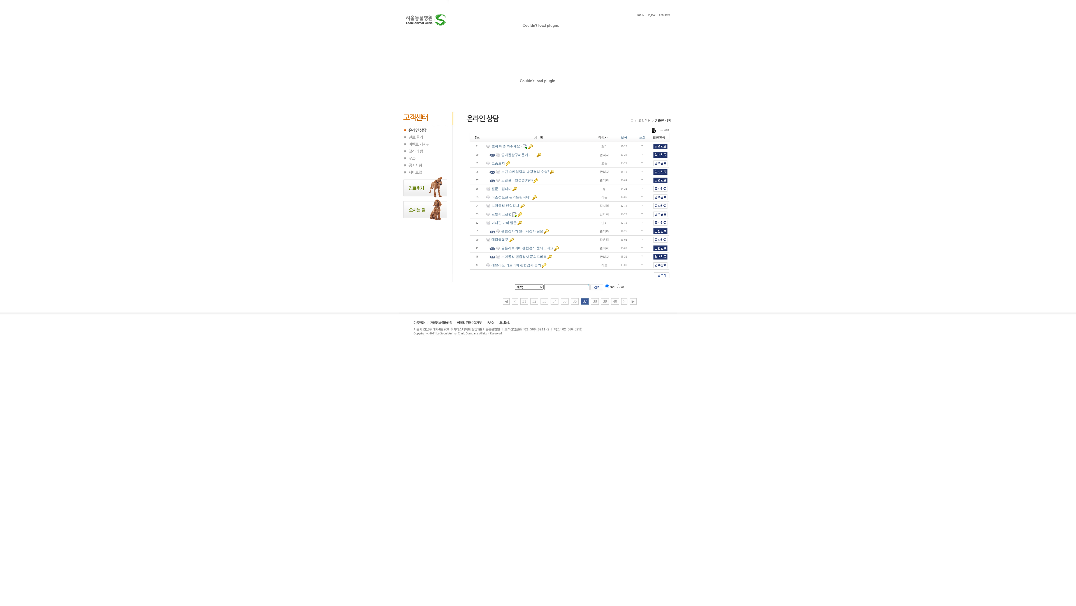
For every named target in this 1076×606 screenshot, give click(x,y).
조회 (642, 137)
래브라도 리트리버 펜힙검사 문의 (516, 265)
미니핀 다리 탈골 (504, 223)
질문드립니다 (501, 189)
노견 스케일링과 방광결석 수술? (525, 172)
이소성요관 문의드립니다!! (511, 197)
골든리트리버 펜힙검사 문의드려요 (527, 248)
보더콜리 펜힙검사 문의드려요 (524, 257)
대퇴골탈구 (499, 240)
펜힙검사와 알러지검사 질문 (522, 231)
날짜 (624, 137)
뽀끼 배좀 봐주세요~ (506, 146)
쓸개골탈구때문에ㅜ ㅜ (518, 155)
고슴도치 (498, 163)
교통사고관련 (501, 214)
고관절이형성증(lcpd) (517, 180)
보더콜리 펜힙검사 (505, 206)
